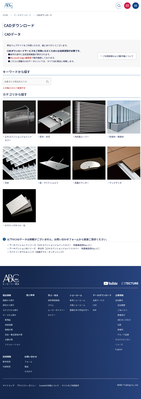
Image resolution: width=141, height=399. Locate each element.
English (118, 349)
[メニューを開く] (135, 5)
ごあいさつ (122, 310)
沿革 (119, 324)
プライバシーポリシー (26, 385)
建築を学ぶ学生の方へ (79, 310)
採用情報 (7, 356)
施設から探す (8, 300)
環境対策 (9, 329)
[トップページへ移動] (8, 5)
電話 (26, 366)
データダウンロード (22, 15)
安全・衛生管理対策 (13, 334)
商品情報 (7, 295)
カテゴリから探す (10, 310)
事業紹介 (121, 315)
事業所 (120, 329)
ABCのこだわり (124, 319)
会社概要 (121, 305)
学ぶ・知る (53, 295)
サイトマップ (8, 385)
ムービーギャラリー (56, 310)
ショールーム (76, 295)
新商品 (8, 319)
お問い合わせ (31, 356)
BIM (94, 310)
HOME (5, 15)
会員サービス (98, 300)
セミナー (52, 315)
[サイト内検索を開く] (119, 5)
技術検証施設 (53, 300)
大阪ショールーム (77, 305)
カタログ (28, 371)
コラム (51, 305)
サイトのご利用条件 (70, 385)
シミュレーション (12, 344)
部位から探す (8, 305)
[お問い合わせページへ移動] (127, 5)
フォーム (28, 361)
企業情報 (119, 295)
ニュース (119, 344)
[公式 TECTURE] (130, 283)
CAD (95, 305)
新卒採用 (6, 361)
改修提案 (9, 324)
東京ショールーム (77, 300)
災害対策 (9, 339)
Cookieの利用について (49, 385)
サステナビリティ (123, 339)
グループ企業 (123, 334)
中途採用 (6, 366)
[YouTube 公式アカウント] (110, 283)
